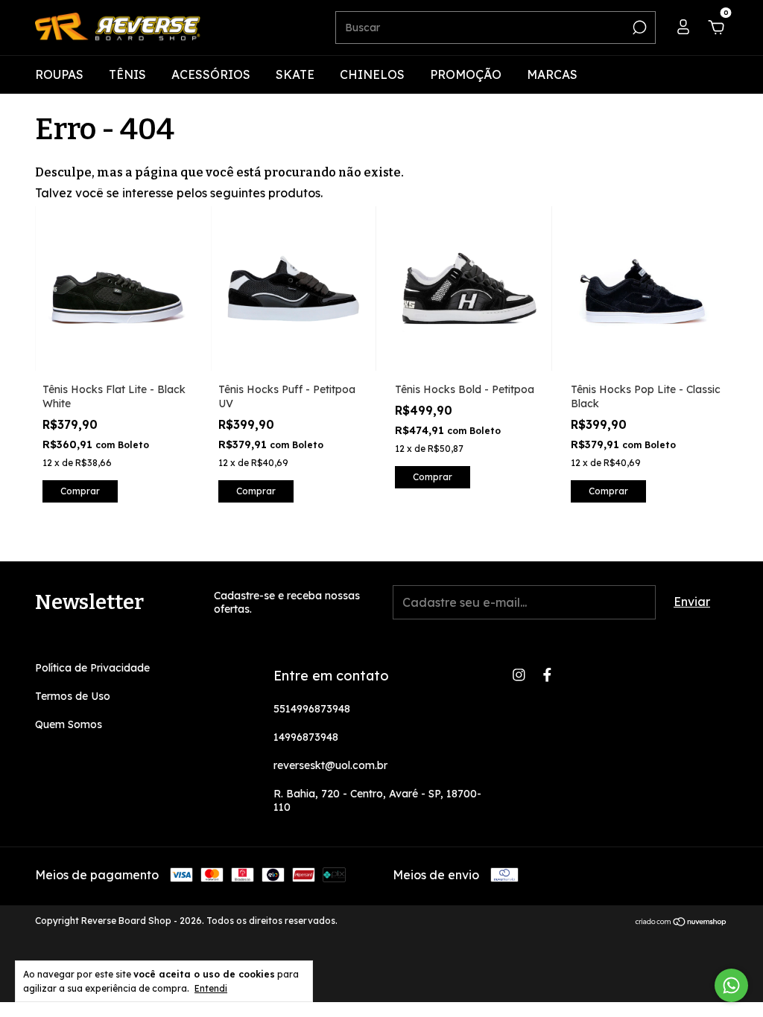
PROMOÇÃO (465, 74)
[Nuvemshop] (681, 922)
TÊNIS (127, 74)
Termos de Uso (72, 696)
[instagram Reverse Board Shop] (519, 675)
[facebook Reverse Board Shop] (547, 675)
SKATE (295, 74)
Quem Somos (68, 724)
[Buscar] (638, 27)
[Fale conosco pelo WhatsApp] (731, 985)
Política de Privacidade (92, 668)
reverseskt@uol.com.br (330, 765)
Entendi (210, 988)
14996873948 (305, 737)
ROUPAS (59, 74)
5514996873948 (311, 708)
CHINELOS (372, 74)
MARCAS (552, 74)
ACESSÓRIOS (210, 74)
